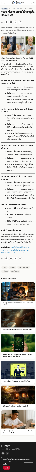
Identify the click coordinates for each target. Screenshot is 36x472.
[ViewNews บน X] (7, 453)
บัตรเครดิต (12, 267)
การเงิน (4, 267)
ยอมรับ (6, 468)
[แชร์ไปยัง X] (15, 22)
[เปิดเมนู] (3, 2)
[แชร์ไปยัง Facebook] (11, 22)
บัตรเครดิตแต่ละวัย (23, 267)
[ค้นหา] (33, 2)
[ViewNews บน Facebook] (3, 453)
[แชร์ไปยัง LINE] (6, 22)
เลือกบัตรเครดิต (15, 271)
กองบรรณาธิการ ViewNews (26, 8)
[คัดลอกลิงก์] (20, 22)
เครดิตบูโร (5, 271)
